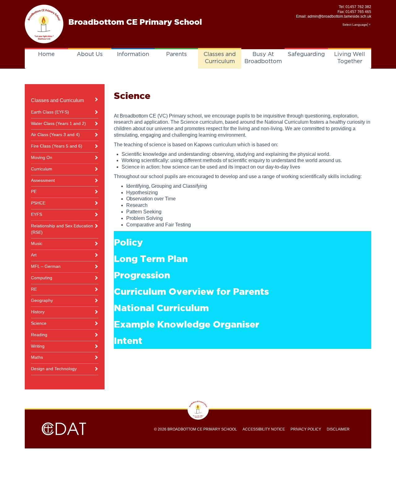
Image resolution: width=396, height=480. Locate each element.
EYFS (36, 214)
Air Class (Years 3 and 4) (55, 134)
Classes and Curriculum (220, 58)
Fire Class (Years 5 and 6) (56, 146)
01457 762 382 (358, 7)
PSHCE (38, 202)
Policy (128, 242)
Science (38, 323)
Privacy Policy (306, 429)
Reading (39, 334)
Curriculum (41, 168)
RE (34, 289)
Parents (176, 54)
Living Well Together (349, 58)
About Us (90, 54)
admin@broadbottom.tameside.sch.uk (339, 16)
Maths (37, 357)
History (38, 311)
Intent (128, 340)
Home (46, 54)
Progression (142, 275)
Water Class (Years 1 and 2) (58, 123)
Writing (38, 346)
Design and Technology (54, 368)
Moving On (41, 157)
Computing (41, 277)
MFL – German (46, 266)
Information (133, 54)
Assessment (43, 180)
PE (34, 191)
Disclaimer (338, 429)
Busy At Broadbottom (263, 58)
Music (36, 243)
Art (34, 254)
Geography (42, 300)
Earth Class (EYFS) (50, 111)
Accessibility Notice (264, 429)
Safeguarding (306, 54)
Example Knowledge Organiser (186, 324)
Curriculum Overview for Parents (191, 291)
